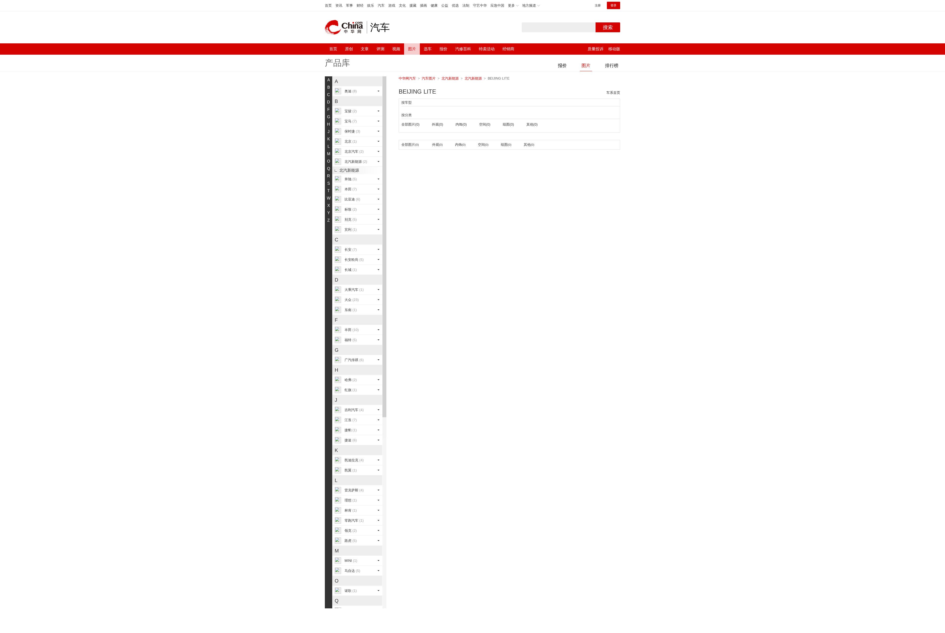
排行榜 (611, 65)
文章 (365, 49)
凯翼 (351, 470)
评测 (380, 49)
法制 (465, 5)
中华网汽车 (407, 78)
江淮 (351, 420)
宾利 (351, 230)
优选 (455, 5)
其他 (532, 124)
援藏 (413, 5)
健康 (434, 5)
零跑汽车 (354, 520)
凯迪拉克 (354, 460)
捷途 (351, 440)
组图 (508, 124)
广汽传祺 (354, 360)
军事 (349, 5)
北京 (351, 141)
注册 (598, 5)
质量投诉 (595, 49)
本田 (351, 189)
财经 (360, 5)
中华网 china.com (346, 27)
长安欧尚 (354, 260)
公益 (444, 5)
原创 (349, 49)
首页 (328, 5)
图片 (412, 49)
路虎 (351, 541)
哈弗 (351, 380)
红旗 (351, 390)
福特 (351, 340)
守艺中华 (480, 5)
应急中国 (497, 5)
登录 (613, 5)
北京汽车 (354, 151)
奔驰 (351, 179)
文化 (402, 5)
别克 (351, 219)
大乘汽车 (354, 290)
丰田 (352, 330)
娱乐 (370, 5)
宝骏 (351, 111)
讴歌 (351, 591)
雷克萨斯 (354, 490)
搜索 (608, 27)
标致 (351, 209)
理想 (351, 500)
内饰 (461, 124)
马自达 (352, 571)
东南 (351, 310)
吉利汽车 (354, 410)
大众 (352, 300)
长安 (351, 249)
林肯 (351, 510)
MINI (351, 561)
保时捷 (352, 131)
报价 (443, 49)
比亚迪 (352, 199)
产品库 (337, 62)
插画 (423, 5)
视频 (396, 49)
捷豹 (351, 430)
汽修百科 (463, 49)
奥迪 (351, 91)
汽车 (381, 5)
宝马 (351, 121)
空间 (484, 124)
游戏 (391, 5)
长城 (351, 270)
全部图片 (410, 124)
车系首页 (613, 93)
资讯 (338, 5)
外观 (437, 124)
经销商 (508, 49)
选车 (428, 49)
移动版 (614, 49)
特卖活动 (487, 49)
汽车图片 (429, 78)
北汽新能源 (356, 162)
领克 (351, 531)
